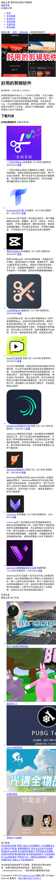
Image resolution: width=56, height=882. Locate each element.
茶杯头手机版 (10, 848)
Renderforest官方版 (15, 210)
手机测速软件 (27, 860)
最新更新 (5, 5)
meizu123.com (29, 875)
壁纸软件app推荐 (9, 851)
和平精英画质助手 (34, 854)
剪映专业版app (14, 251)
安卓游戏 (11, 16)
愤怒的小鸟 (22, 857)
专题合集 (11, 24)
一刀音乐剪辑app (15, 162)
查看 (19, 165)
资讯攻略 (11, 27)
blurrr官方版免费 (14, 358)
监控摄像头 (34, 846)
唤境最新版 (20, 854)
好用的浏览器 (7, 854)
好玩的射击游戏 (8, 846)
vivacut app (11, 514)
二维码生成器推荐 (37, 857)
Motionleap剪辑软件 (16, 470)
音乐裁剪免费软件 (26, 851)
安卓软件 (11, 19)
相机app (16, 860)
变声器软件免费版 (44, 851)
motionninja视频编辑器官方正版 (21, 568)
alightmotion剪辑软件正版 (18, 426)
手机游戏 (11, 21)
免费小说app (23, 846)
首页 (9, 13)
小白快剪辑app (14, 310)
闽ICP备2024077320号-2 (29, 878)
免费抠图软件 (23, 848)
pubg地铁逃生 (10, 857)
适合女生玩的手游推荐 (42, 848)
